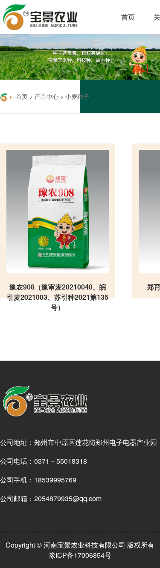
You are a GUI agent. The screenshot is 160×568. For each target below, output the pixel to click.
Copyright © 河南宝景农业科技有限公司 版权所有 (80, 545)
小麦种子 (77, 96)
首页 (128, 17)
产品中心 (46, 96)
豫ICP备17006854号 (80, 555)
